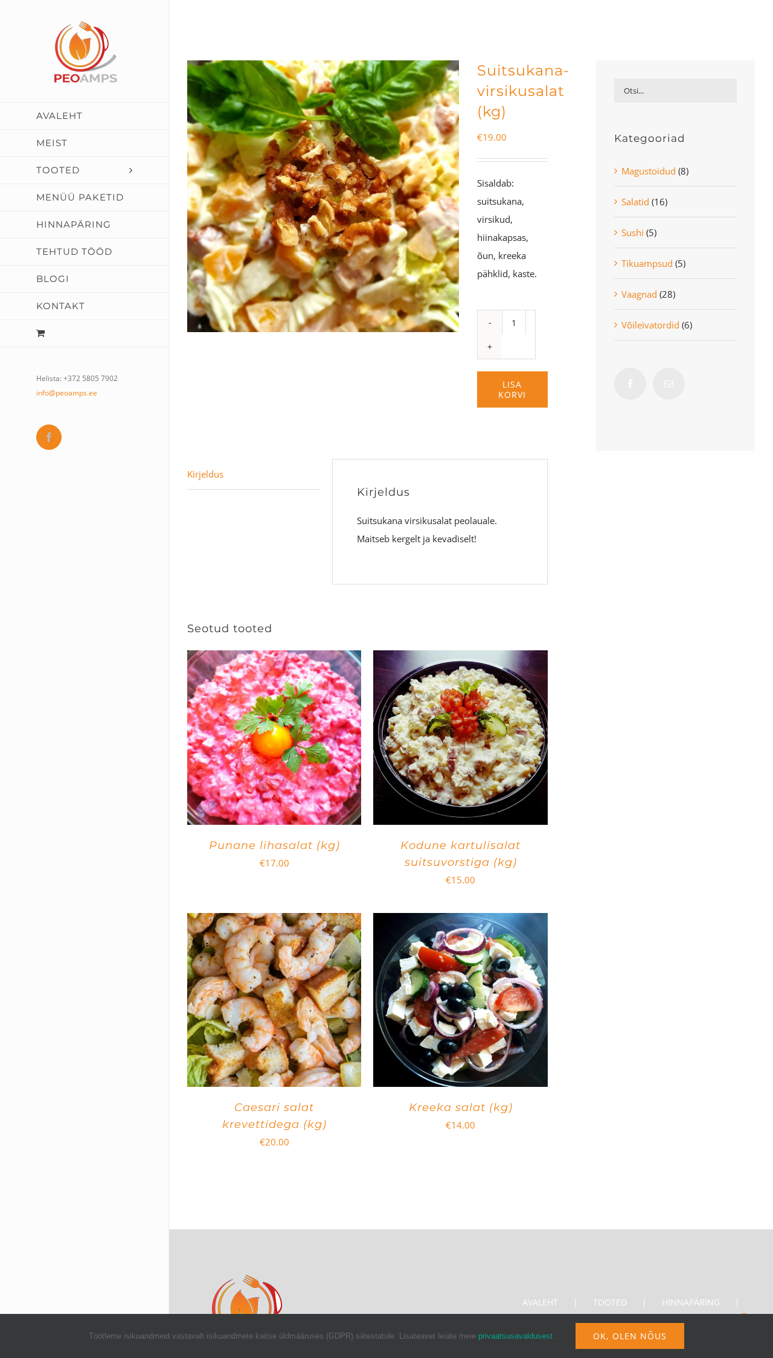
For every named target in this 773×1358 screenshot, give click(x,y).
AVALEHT (540, 1302)
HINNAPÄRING (691, 1302)
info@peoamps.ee (66, 393)
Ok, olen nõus (630, 1336)
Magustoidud (648, 171)
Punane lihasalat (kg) (274, 845)
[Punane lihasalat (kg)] (274, 659)
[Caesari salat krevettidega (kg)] (274, 922)
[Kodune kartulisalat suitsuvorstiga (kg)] (460, 659)
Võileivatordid (650, 325)
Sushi (632, 232)
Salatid (635, 202)
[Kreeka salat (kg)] (460, 922)
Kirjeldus (205, 474)
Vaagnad (639, 294)
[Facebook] (630, 384)
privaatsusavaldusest (515, 1335)
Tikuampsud (647, 263)
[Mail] (669, 384)
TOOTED (610, 1302)
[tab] (253, 474)
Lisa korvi (512, 389)
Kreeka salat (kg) (461, 1107)
